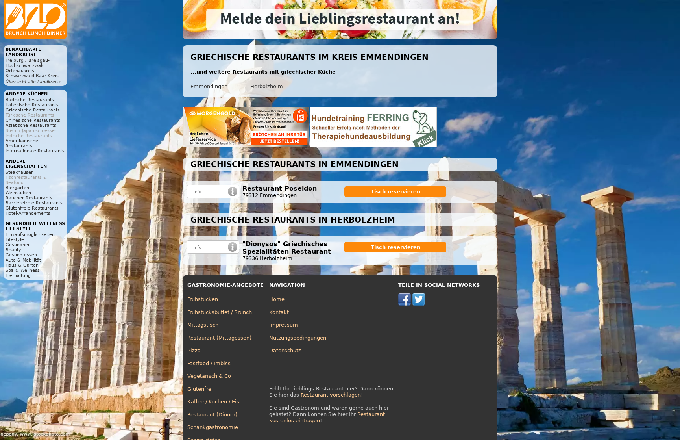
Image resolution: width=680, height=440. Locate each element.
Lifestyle (15, 239)
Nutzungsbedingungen (297, 338)
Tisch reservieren (395, 192)
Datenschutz (285, 350)
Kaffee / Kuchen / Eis (213, 402)
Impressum (283, 325)
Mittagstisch (202, 325)
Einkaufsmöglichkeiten (30, 234)
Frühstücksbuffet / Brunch (219, 312)
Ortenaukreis (20, 70)
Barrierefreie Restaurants (34, 203)
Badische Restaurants (30, 99)
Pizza (194, 350)
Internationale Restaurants (35, 151)
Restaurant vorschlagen (331, 395)
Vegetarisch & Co (209, 376)
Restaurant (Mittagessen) (219, 338)
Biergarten (17, 187)
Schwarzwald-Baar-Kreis (32, 75)
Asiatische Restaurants (31, 125)
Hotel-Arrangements (28, 213)
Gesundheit (18, 244)
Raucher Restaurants (29, 198)
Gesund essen (21, 255)
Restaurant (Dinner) (212, 415)
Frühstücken (202, 299)
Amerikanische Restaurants (22, 143)
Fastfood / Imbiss (209, 363)
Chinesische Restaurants (33, 120)
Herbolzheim (266, 86)
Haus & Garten (22, 265)
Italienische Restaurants (32, 105)
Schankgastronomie (212, 427)
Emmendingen (208, 86)
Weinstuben (18, 192)
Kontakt (279, 312)
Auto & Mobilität (23, 260)
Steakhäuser (19, 172)
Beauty (13, 249)
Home (277, 299)
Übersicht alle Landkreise (33, 81)
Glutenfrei (200, 389)
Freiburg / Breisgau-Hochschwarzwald (28, 63)
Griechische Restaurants (33, 110)
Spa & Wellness (23, 270)
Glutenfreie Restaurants (32, 208)
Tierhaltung (18, 275)
